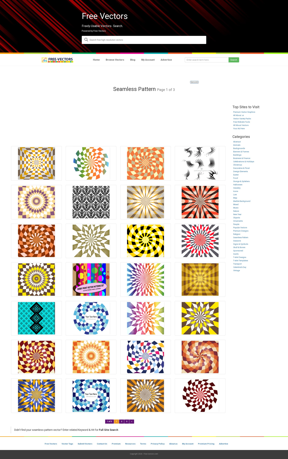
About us (173, 444)
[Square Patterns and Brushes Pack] (36, 318)
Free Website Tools (241, 122)
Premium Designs (240, 231)
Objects (236, 218)
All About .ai (238, 115)
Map (235, 198)
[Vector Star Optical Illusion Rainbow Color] (145, 279)
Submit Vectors (85, 444)
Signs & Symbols (240, 244)
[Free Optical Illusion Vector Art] (200, 279)
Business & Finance (241, 158)
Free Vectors (51, 444)
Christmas (237, 165)
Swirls (235, 254)
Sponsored (194, 82)
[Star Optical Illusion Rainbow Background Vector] (145, 318)
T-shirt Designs (239, 257)
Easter (236, 175)
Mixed (235, 204)
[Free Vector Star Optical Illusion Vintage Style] (200, 318)
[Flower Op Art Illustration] (91, 357)
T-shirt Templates (240, 260)
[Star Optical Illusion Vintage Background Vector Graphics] (36, 395)
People (236, 224)
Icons (235, 191)
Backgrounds (239, 148)
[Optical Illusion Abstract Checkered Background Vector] (36, 163)
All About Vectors (241, 125)
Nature (236, 211)
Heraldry (236, 188)
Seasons (237, 241)
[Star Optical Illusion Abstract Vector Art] (145, 395)
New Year (237, 214)
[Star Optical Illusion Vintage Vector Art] (200, 241)
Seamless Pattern (240, 237)
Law (235, 194)
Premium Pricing (206, 444)
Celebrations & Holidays (243, 161)
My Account (187, 444)
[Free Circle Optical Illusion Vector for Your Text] (91, 318)
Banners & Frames (241, 151)
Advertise (223, 444)
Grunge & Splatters (241, 181)
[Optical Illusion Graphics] (36, 241)
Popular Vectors (240, 227)
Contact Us (102, 444)
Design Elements (240, 171)
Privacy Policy (158, 444)
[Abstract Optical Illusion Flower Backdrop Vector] (36, 202)
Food (235, 178)
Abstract (237, 142)
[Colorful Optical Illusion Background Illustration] (200, 395)
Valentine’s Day (239, 267)
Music (235, 208)
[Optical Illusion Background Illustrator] (145, 163)
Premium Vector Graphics (244, 112)
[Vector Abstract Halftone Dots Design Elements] (200, 163)
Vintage (236, 270)
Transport (237, 264)
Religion (236, 234)
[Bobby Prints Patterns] (91, 279)
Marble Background (241, 201)
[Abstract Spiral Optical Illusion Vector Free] (36, 357)
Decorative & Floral (241, 168)
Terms (143, 444)
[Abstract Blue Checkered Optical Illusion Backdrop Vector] (91, 395)
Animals (236, 145)
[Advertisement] (144, 73)
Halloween (237, 185)
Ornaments (238, 221)
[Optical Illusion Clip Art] (145, 202)
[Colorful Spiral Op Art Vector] (145, 357)
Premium (116, 444)
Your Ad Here (239, 128)
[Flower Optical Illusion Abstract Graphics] (36, 279)
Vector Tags (67, 444)
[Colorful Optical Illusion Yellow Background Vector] (145, 241)
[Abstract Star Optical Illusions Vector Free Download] (200, 202)
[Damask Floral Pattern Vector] (91, 202)
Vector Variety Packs (242, 118)
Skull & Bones (239, 247)
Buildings (237, 155)
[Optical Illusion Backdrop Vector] (91, 163)
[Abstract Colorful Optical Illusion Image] (200, 357)
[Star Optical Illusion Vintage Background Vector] (91, 241)
